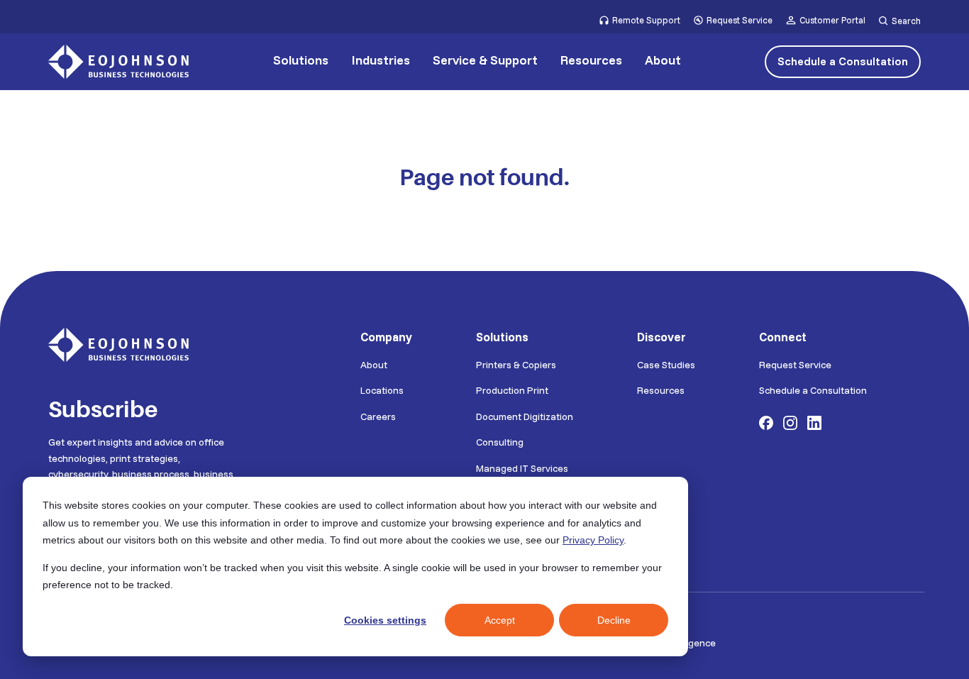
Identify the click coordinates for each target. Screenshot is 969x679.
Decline (614, 620)
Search (906, 21)
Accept (499, 620)
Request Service (740, 20)
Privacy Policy (593, 540)
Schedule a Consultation (842, 61)
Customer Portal (832, 20)
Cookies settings (385, 620)
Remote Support (646, 20)
